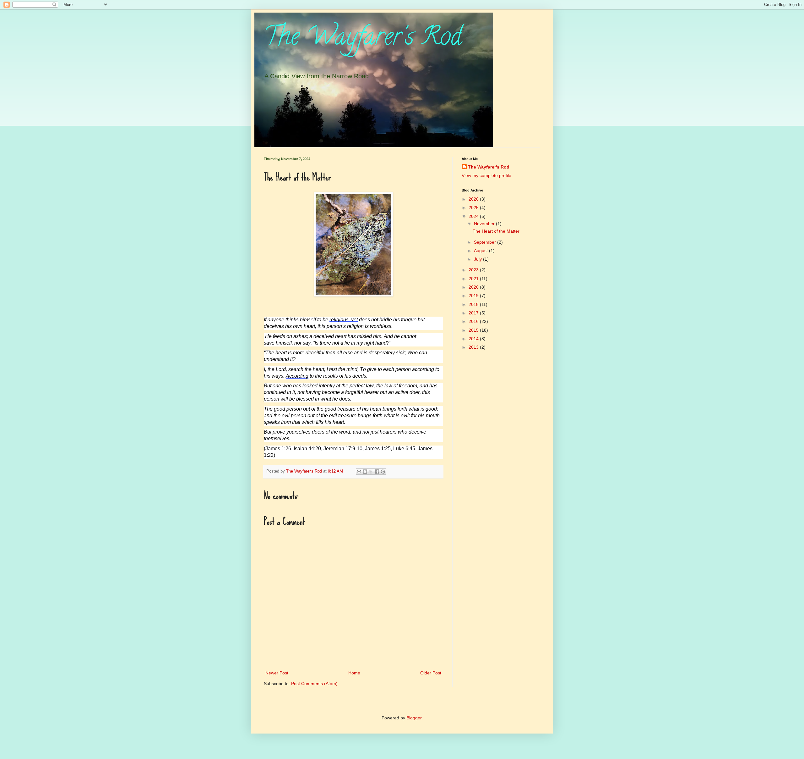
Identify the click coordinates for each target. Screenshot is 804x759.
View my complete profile (486, 175)
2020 (474, 287)
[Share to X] (371, 471)
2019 (474, 295)
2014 (474, 338)
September (485, 242)
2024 (474, 216)
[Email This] (359, 471)
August (481, 250)
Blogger (413, 717)
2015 (474, 330)
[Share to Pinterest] (383, 471)
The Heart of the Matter (496, 231)
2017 (474, 312)
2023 (474, 269)
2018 (474, 304)
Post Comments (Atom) (314, 683)
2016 (474, 321)
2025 (474, 207)
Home (354, 672)
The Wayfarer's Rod (363, 38)
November (485, 223)
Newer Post (276, 672)
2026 (474, 199)
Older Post (430, 672)
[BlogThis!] (365, 471)
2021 (474, 278)
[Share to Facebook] (377, 471)
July (478, 259)
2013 (474, 347)
